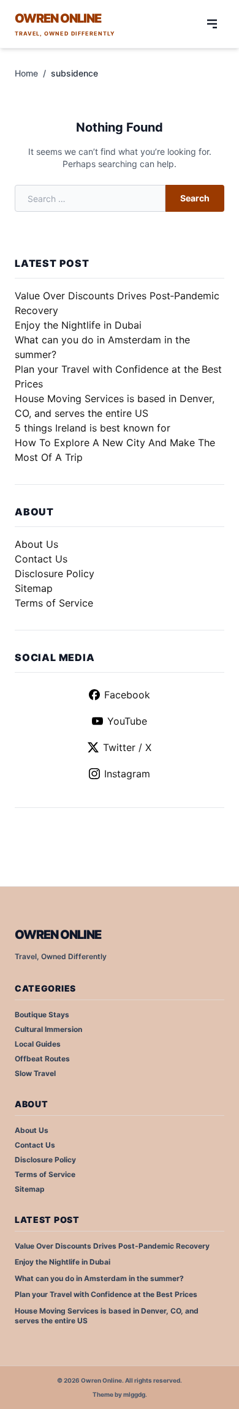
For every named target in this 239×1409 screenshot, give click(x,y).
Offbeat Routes (42, 1058)
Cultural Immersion (48, 1029)
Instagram (127, 774)
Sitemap (34, 588)
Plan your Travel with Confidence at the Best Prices (106, 1294)
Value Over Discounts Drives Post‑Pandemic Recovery (112, 1245)
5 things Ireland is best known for (92, 428)
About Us (36, 544)
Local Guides (38, 1043)
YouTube (127, 721)
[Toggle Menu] (212, 24)
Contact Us (41, 559)
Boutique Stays (42, 1014)
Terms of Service (54, 603)
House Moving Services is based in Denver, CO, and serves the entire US (107, 1316)
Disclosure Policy (54, 573)
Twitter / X (127, 747)
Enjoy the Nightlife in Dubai (78, 325)
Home (26, 73)
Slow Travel (35, 1073)
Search (195, 198)
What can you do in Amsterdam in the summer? (99, 1278)
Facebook (127, 695)
